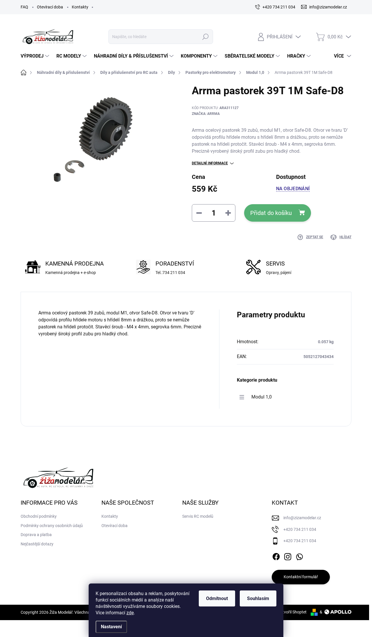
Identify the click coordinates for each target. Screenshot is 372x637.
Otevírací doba (50, 7)
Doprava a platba (36, 534)
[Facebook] (276, 555)
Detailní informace (210, 163)
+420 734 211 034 (299, 529)
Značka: (206, 114)
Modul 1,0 (261, 397)
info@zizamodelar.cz (302, 517)
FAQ (24, 7)
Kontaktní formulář (301, 576)
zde (130, 612)
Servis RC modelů (197, 516)
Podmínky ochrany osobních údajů (52, 525)
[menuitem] (36, 56)
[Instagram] (287, 555)
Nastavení (111, 626)
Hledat (205, 36)
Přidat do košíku (271, 212)
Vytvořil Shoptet (292, 612)
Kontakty (80, 7)
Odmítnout (217, 598)
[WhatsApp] (299, 555)
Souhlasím (258, 598)
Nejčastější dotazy (37, 544)
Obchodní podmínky (39, 516)
